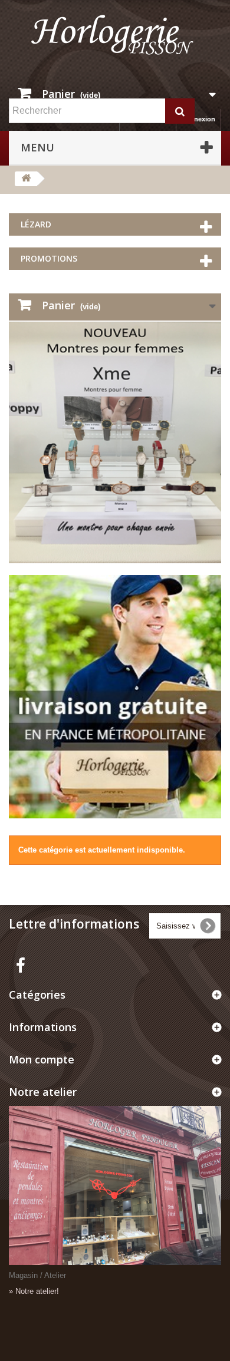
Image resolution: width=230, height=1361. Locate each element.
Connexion (198, 119)
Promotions (49, 258)
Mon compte (41, 1059)
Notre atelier (43, 1092)
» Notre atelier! (34, 1291)
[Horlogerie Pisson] (115, 39)
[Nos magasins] (115, 1185)
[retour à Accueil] (26, 178)
